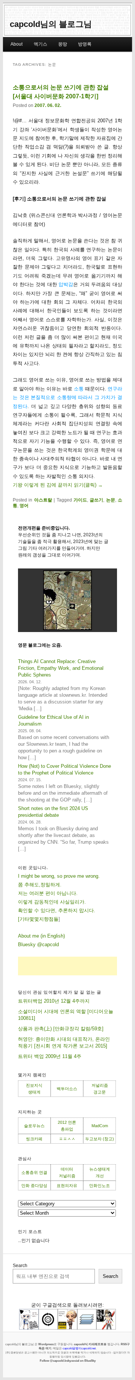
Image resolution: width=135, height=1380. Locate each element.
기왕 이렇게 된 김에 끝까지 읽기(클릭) (58, 485)
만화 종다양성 (34, 1185)
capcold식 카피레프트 (89, 1344)
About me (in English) (41, 936)
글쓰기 (96, 500)
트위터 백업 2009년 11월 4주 (49, 1056)
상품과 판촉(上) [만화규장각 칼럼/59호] (61, 1028)
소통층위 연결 (34, 1172)
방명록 (85, 44)
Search (20, 1265)
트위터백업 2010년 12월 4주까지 (54, 1001)
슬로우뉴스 (34, 1125)
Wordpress (46, 1344)
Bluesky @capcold (38, 944)
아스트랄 (43, 500)
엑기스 (40, 44)
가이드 (80, 500)
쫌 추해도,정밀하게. (40, 884)
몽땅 (62, 44)
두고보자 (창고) (99, 1139)
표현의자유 (67, 1185)
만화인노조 (99, 1185)
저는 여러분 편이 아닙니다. (48, 893)
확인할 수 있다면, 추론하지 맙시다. (56, 910)
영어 (24, 505)
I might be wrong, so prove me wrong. (59, 876)
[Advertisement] (67, 966)
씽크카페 (34, 1139)
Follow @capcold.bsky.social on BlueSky (68, 1360)
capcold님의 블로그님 (51, 24)
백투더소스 (67, 1088)
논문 (110, 500)
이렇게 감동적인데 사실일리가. (52, 902)
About (16, 44)
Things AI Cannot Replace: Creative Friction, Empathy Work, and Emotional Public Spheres (61, 668)
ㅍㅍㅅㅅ (67, 1139)
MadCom (100, 1125)
